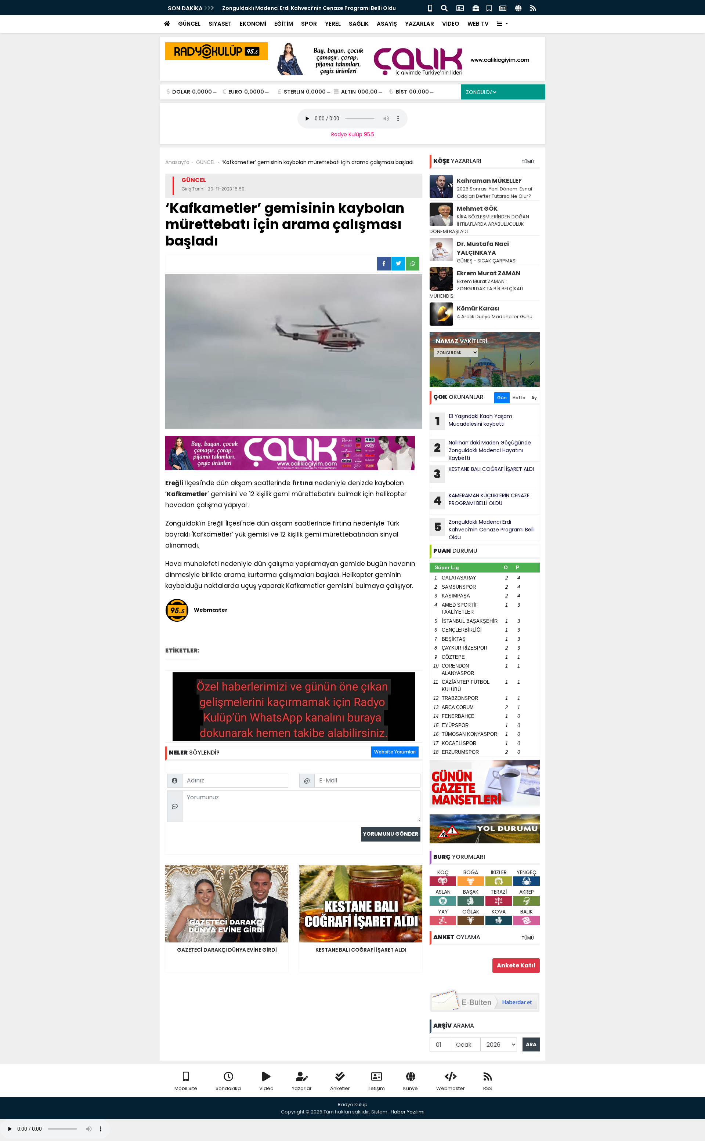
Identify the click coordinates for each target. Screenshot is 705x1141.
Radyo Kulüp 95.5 (352, 134)
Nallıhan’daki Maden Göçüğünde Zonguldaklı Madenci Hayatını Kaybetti (482, 450)
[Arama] (444, 7)
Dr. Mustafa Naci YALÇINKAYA (483, 248)
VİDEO (450, 24)
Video (266, 1088)
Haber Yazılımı (407, 1111)
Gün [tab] (502, 398)
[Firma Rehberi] (476, 7)
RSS (487, 1088)
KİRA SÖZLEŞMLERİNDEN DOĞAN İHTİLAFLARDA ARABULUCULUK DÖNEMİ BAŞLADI (479, 224)
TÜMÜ (527, 162)
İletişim (376, 1088)
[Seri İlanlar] (489, 7)
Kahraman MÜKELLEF (489, 181)
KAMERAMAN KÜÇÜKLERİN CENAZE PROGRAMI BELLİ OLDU (481, 500)
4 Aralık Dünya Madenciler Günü (494, 316)
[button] (502, 24)
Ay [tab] (534, 398)
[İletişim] (460, 7)
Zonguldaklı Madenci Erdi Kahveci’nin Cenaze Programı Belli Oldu (309, 8)
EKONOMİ (253, 24)
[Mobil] (430, 7)
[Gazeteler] (502, 7)
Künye (410, 1088)
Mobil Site (185, 1088)
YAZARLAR (419, 24)
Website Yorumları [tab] (395, 752)
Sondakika (228, 1088)
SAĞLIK (359, 24)
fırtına (302, 483)
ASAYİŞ (387, 24)
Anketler (340, 1088)
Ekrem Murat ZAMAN (488, 273)
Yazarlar (302, 1088)
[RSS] (533, 7)
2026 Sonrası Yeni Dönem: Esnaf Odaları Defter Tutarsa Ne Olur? (494, 192)
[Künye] (518, 7)
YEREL (333, 24)
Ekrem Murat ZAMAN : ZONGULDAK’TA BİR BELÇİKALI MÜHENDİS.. (476, 288)
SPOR (309, 24)
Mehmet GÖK (477, 208)
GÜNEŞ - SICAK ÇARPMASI (487, 260)
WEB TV (478, 24)
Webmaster (450, 1088)
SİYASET (220, 24)
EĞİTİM (283, 24)
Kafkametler (187, 494)
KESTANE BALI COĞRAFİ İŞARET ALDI (484, 473)
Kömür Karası (478, 308)
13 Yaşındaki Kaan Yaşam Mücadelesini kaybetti (474, 421)
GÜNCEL (189, 24)
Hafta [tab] (519, 398)
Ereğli (174, 483)
